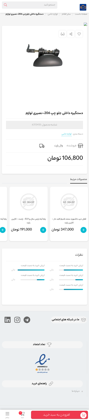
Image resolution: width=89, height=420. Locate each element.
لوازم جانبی (66, 134)
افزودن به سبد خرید (56, 415)
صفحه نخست (81, 14)
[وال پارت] (83, 6)
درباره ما (75, 391)
